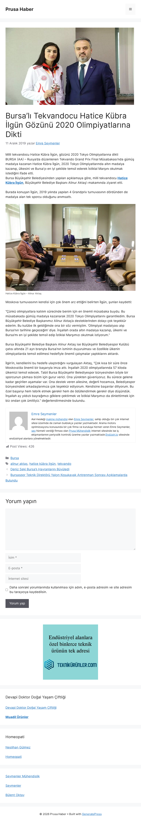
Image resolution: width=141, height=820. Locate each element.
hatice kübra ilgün (42, 464)
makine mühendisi (57, 419)
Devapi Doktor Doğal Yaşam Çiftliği (31, 707)
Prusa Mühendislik (80, 430)
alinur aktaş (19, 464)
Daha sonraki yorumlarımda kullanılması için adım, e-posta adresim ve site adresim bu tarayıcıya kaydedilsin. (71, 589)
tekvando (64, 464)
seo (33, 430)
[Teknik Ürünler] (70, 652)
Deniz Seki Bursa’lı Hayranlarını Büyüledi (39, 469)
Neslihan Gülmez (18, 747)
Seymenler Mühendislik (23, 776)
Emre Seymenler (83, 419)
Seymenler (13, 785)
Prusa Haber (19, 9)
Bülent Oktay (15, 795)
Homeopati (14, 757)
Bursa (14, 458)
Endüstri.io (112, 434)
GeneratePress (92, 814)
